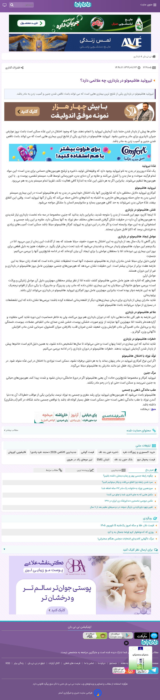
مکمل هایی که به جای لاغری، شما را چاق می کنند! (130, 495)
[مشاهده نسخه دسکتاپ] (5, 5)
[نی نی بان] (83, 4)
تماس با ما (89, 663)
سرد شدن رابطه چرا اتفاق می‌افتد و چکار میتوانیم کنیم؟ (127, 482)
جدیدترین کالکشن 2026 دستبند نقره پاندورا (53, 452)
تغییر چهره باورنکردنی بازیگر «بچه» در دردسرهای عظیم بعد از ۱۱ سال (121, 507)
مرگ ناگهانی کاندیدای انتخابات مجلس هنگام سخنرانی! (126, 539)
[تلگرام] (146, 673)
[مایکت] (146, 635)
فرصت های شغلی (72, 663)
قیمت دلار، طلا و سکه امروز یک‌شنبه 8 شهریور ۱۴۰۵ (127, 525)
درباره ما (101, 663)
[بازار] (95, 635)
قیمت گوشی (87, 452)
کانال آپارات (54, 663)
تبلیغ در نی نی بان (36, 663)
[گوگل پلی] (120, 635)
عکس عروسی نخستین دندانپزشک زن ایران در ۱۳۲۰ (129, 501)
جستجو (113, 663)
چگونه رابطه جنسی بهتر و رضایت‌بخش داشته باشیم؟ (128, 476)
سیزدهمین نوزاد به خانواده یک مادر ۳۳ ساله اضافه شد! (127, 488)
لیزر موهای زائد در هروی (79, 460)
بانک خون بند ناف (123, 460)
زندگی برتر (19, 663)
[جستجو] (12, 5)
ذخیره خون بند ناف (108, 452)
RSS (8, 663)
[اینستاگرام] (123, 673)
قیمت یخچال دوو (146, 460)
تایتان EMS (103, 460)
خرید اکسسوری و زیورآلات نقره (139, 452)
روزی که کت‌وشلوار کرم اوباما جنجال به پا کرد (131, 532)
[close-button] (126, 643)
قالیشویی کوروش (17, 452)
